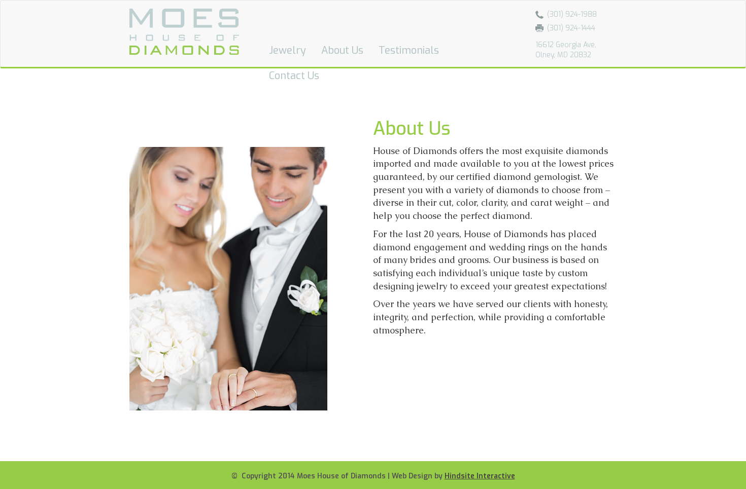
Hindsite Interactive (480, 476)
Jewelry (287, 50)
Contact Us (294, 76)
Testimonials (409, 50)
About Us (342, 50)
